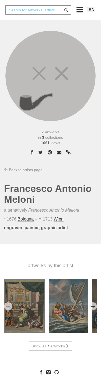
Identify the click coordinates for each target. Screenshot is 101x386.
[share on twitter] (40, 152)
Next (93, 306)
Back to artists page (25, 170)
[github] (57, 372)
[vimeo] (49, 372)
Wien (59, 219)
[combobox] (38, 10)
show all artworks (49, 346)
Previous (8, 306)
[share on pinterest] (50, 152)
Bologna (26, 219)
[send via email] (59, 152)
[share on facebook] (32, 152)
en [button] (92, 9)
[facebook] (42, 372)
